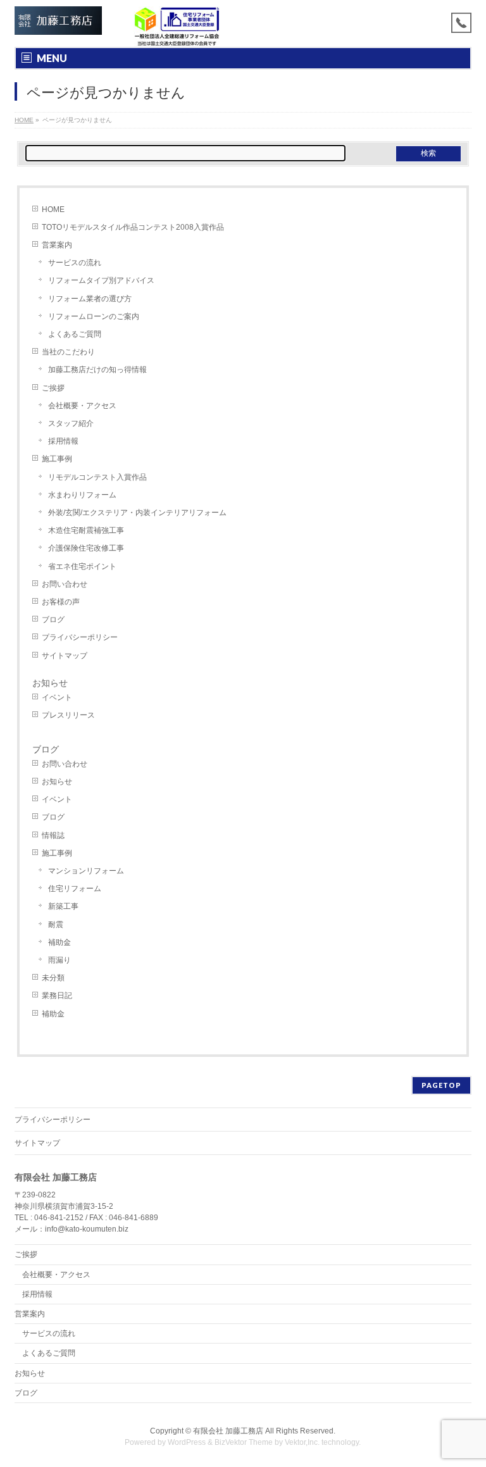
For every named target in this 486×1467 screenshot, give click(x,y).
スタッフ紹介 (71, 423)
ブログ (53, 619)
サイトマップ (64, 655)
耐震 (55, 924)
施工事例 (57, 458)
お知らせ (50, 683)
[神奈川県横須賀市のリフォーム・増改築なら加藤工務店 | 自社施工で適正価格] (58, 20)
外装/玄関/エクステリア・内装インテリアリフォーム (137, 512)
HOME (53, 209)
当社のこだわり (68, 351)
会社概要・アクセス (82, 405)
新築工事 (63, 906)
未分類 (53, 977)
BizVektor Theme (244, 1442)
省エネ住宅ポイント (82, 566)
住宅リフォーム (74, 888)
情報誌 (53, 835)
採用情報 (63, 441)
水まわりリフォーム (82, 494)
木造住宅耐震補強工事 (86, 530)
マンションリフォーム (86, 870)
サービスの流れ (74, 262)
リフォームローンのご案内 (93, 316)
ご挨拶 (53, 388)
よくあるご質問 (74, 334)
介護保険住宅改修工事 (86, 548)
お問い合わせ (64, 584)
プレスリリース (68, 715)
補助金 (59, 942)
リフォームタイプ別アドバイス (101, 280)
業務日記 (57, 995)
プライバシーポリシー (80, 637)
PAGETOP (441, 1085)
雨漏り (59, 960)
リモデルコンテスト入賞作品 (97, 477)
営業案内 (57, 244)
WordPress (187, 1442)
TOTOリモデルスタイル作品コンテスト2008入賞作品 (133, 227)
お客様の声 (61, 601)
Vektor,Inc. (302, 1442)
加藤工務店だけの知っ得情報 (97, 369)
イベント (57, 697)
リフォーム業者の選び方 (90, 298)
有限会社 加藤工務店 (228, 1430)
